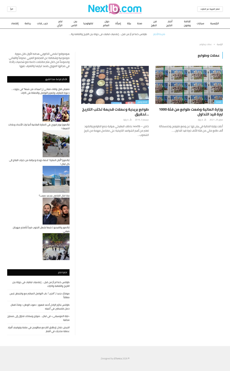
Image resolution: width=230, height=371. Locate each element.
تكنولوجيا (88, 23)
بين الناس (74, 23)
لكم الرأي (59, 23)
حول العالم (106, 23)
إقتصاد (15, 23)
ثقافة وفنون (187, 23)
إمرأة (118, 23)
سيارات (200, 23)
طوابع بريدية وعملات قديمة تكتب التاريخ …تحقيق (115, 111)
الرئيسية (214, 23)
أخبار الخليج (169, 23)
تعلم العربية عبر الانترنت (210, 9)
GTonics (118, 358)
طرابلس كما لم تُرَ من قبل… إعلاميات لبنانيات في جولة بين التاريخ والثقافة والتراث (107, 34)
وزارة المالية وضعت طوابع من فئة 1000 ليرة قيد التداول (191, 111)
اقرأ (11, 9)
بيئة (129, 23)
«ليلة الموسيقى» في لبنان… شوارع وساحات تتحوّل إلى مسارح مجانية (38, 318)
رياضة (28, 23)
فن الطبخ (154, 23)
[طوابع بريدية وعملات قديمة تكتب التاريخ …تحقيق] (115, 85)
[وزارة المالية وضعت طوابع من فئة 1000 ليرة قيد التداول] (189, 85)
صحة (139, 23)
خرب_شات (42, 23)
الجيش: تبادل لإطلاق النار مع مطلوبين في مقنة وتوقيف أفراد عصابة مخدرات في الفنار (39, 329)
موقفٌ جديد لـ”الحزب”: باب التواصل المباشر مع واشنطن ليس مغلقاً (40, 295)
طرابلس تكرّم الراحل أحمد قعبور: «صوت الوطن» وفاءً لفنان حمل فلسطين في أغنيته (40, 306)
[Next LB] (115, 9)
